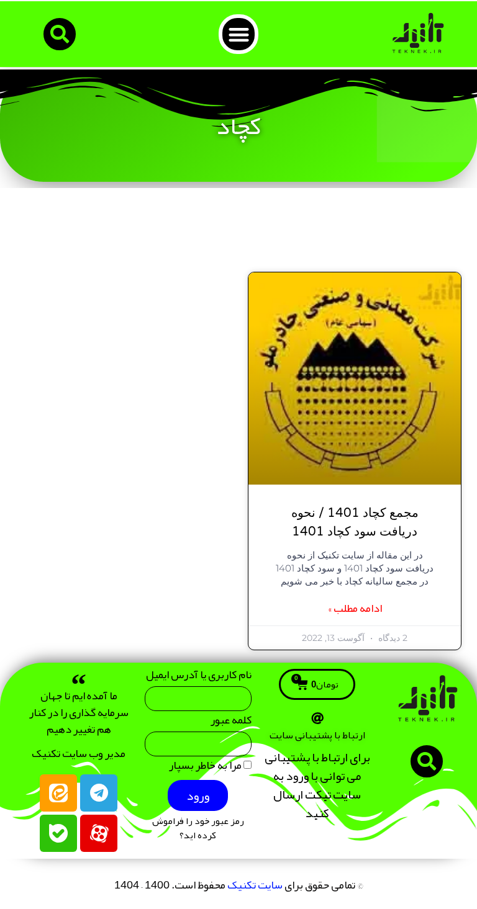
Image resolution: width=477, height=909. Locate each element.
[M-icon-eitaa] (58, 793)
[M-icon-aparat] (98, 833)
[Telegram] (98, 793)
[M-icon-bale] (58, 833)
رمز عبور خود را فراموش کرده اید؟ (198, 828)
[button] (239, 34)
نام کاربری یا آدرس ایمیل (199, 677)
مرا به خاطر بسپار (206, 767)
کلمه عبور (231, 722)
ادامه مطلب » (355, 608)
